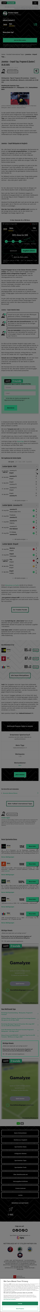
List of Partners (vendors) (10, 1299)
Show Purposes (20, 1308)
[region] (20, 1295)
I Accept (20, 1303)
